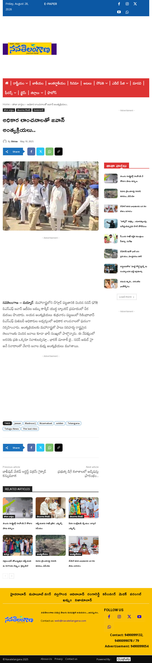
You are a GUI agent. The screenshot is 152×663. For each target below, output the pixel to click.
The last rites (30, 428)
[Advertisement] (104, 47)
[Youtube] (119, 12)
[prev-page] (5, 576)
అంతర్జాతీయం (42, 554)
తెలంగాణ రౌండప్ (23, 110)
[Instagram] (127, 4)
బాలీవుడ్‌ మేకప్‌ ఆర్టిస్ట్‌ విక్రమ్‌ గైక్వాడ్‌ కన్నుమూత (24, 473)
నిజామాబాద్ (38, 110)
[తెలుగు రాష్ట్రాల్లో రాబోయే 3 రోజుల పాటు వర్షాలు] (18, 507)
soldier (60, 423)
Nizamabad (46, 423)
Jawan (17, 423)
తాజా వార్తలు (18, 104)
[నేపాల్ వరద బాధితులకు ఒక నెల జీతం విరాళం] (84, 545)
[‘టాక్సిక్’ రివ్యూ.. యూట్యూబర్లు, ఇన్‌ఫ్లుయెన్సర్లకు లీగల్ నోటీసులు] (111, 223)
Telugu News (11, 428)
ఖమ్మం (6, 554)
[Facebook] (119, 4)
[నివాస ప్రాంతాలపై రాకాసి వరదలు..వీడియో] (51, 545)
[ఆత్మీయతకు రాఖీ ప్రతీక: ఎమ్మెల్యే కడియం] (51, 507)
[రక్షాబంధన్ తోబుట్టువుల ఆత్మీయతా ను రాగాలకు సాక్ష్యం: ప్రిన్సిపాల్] (18, 545)
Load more (125, 296)
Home (6, 104)
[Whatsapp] (109, 627)
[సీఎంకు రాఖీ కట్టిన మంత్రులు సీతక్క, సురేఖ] (111, 238)
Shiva (14, 141)
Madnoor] (30, 423)
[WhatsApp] (49, 151)
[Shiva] (5, 141)
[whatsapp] (127, 12)
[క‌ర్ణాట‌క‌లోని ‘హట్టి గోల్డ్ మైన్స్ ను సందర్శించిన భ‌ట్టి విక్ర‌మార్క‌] (111, 268)
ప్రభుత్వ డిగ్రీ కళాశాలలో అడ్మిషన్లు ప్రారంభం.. (78, 473)
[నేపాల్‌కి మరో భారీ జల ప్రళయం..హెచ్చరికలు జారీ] (111, 253)
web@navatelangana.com (70, 620)
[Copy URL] (59, 151)
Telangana (73, 423)
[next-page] (11, 576)
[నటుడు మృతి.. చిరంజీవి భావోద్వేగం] (111, 283)
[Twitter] (135, 4)
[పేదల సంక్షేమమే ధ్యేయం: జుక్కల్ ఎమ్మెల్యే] (84, 507)
